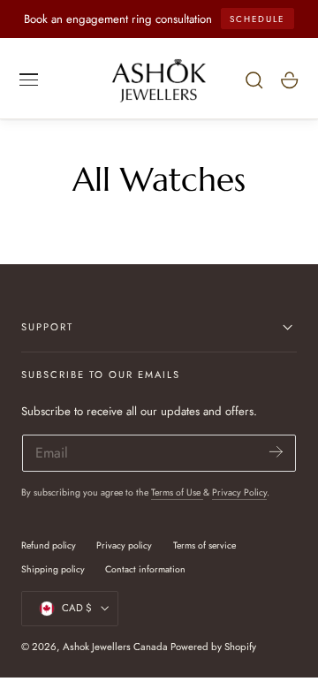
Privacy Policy (239, 492)
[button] (29, 79)
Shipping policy (53, 569)
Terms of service (204, 545)
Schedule (257, 19)
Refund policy (48, 545)
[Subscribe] (276, 452)
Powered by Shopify (213, 647)
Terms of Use (177, 492)
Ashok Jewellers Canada (115, 647)
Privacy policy (124, 545)
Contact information (145, 569)
